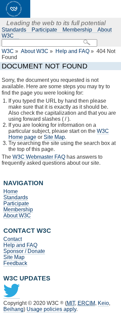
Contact (12, 239)
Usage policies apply (51, 309)
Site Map (54, 137)
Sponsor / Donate (24, 251)
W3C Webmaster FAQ (38, 157)
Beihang (13, 309)
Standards (14, 30)
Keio (103, 303)
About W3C (34, 51)
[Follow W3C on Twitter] (11, 296)
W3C (8, 51)
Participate (44, 30)
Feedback (15, 263)
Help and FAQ (72, 51)
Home (10, 191)
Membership (77, 30)
